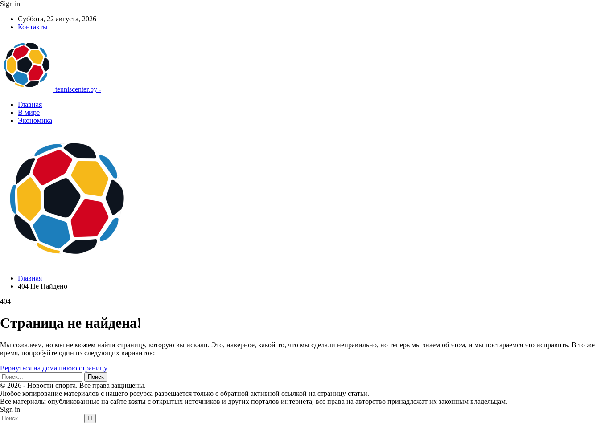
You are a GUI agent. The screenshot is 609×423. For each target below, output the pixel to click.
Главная (30, 104)
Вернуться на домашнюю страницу (53, 368)
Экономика (35, 120)
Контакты (33, 27)
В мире (29, 112)
